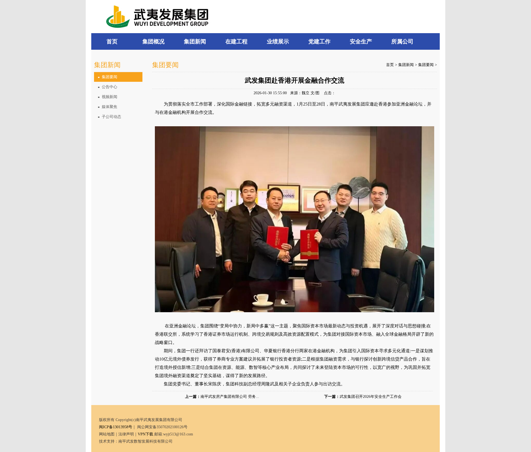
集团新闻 (406, 65)
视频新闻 (107, 97)
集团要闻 (107, 77)
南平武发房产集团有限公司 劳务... (230, 397)
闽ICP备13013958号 (115, 427)
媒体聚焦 (107, 107)
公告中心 (107, 87)
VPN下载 (145, 434)
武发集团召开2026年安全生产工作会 (371, 397)
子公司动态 (109, 117)
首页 (390, 65)
